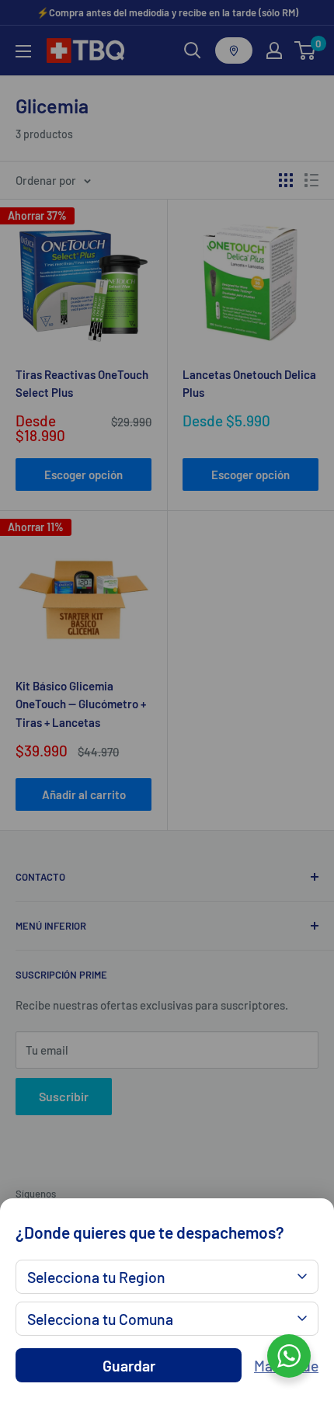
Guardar (129, 1365)
